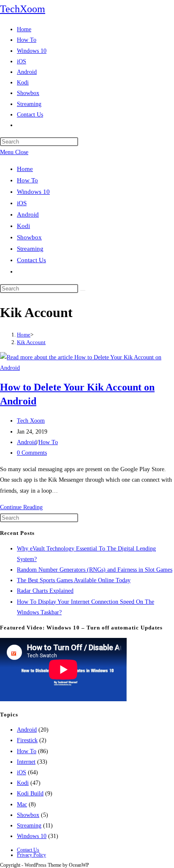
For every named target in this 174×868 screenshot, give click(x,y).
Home (25, 168)
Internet (26, 762)
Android (28, 214)
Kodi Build (30, 793)
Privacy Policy (31, 855)
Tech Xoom (31, 421)
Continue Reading (21, 507)
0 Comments (32, 453)
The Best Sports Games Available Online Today (73, 580)
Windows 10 (33, 191)
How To (27, 180)
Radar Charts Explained (45, 591)
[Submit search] (83, 290)
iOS (22, 203)
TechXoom (22, 8)
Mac (22, 804)
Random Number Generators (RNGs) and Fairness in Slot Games (94, 570)
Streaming (30, 248)
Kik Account (31, 342)
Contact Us (31, 260)
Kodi (23, 225)
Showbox (29, 237)
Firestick (27, 740)
